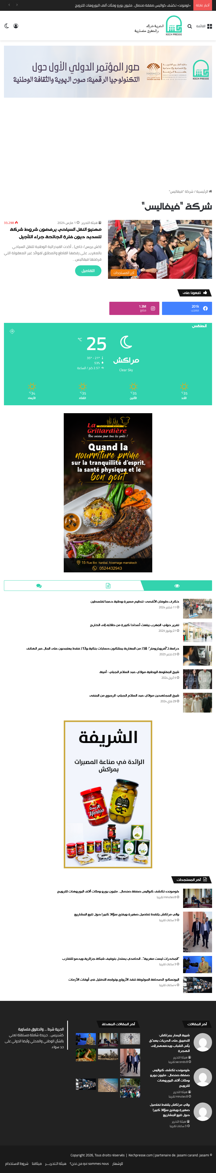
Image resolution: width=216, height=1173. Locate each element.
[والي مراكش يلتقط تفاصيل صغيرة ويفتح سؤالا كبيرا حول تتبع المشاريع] (197, 932)
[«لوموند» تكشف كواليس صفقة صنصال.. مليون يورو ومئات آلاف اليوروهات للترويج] (197, 898)
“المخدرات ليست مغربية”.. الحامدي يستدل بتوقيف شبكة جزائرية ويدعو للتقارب (120, 959)
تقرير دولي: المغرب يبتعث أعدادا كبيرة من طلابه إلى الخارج (134, 625)
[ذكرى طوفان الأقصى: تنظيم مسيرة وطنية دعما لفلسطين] (197, 609)
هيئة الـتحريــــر (55, 1163)
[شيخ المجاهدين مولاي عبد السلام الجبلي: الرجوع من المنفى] (197, 703)
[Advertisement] (108, 148)
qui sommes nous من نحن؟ (89, 1163)
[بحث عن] (189, 28)
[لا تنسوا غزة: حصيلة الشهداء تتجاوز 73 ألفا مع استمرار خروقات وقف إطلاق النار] (108, 1054)
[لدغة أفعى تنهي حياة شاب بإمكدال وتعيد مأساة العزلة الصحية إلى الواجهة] (86, 1055)
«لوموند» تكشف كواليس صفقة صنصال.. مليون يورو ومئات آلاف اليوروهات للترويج (118, 891)
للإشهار (117, 1163)
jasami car (184, 1155)
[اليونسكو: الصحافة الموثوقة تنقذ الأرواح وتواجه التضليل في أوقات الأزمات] (197, 985)
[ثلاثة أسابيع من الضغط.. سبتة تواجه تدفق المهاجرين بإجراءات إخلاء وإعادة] (130, 1087)
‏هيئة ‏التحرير (89, 223)
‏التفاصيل (88, 270)
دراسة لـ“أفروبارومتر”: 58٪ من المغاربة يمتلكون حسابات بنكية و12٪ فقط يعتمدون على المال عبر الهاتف (102, 649)
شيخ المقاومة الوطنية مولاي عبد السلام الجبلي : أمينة (139, 672)
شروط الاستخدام (16, 1163)
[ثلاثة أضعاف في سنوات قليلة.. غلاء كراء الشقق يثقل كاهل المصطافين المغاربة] (108, 1085)
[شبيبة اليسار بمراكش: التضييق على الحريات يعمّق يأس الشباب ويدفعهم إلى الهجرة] (130, 1038)
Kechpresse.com (141, 1155)
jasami (204, 1155)
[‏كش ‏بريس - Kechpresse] (158, 26)
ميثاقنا (37, 1163)
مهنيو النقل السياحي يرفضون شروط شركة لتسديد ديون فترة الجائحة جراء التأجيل (55, 233)
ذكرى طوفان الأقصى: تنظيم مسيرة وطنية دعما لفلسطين (135, 602)
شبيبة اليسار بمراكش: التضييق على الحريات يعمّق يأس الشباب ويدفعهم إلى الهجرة (169, 1043)
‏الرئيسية (202, 191)
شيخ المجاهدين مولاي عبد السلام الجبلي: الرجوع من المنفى (134, 696)
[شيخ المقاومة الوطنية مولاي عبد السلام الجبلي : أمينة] (197, 679)
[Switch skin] (6, 28)
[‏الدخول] (15, 28)
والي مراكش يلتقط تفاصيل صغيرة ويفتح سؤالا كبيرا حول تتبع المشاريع (126, 914)
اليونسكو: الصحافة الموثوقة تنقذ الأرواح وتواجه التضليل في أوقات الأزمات (123, 980)
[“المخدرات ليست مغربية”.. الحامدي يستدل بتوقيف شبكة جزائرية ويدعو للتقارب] (197, 964)
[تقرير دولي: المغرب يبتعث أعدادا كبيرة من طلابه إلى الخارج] (197, 632)
